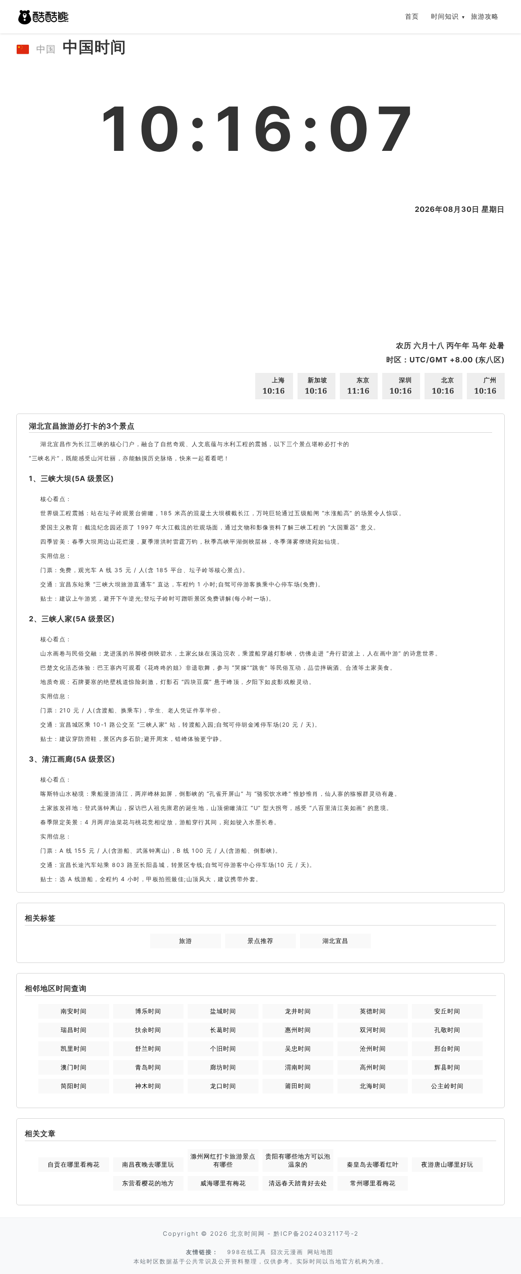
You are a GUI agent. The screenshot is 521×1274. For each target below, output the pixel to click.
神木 (148, 1086)
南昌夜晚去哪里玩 (148, 1164)
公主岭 (447, 1086)
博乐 (148, 1011)
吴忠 (298, 1048)
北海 (373, 1086)
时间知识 (445, 16)
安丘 (447, 1011)
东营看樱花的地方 (148, 1183)
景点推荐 (260, 941)
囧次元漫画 (287, 1251)
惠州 (298, 1030)
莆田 (298, 1086)
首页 (412, 16)
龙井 (298, 1011)
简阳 (74, 1086)
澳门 (74, 1067)
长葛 (223, 1030)
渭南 (298, 1067)
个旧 (223, 1048)
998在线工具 (247, 1251)
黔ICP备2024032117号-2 (316, 1233)
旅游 (185, 941)
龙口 (223, 1086)
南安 (74, 1011)
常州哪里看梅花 (373, 1183)
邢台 (447, 1048)
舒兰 (148, 1048)
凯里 (74, 1048)
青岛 (148, 1067)
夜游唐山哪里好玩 (447, 1164)
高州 (373, 1067)
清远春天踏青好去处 (298, 1183)
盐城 (223, 1011)
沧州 (373, 1048)
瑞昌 (74, 1030)
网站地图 (320, 1251)
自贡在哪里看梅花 (74, 1164)
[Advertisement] (260, 277)
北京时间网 (247, 1233)
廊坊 (223, 1067)
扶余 (148, 1030)
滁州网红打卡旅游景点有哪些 (223, 1160)
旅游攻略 (485, 16)
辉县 (447, 1067)
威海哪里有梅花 (223, 1183)
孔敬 (447, 1030)
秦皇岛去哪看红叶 (373, 1164)
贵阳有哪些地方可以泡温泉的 (298, 1160)
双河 (373, 1030)
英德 (373, 1011)
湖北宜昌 (335, 941)
